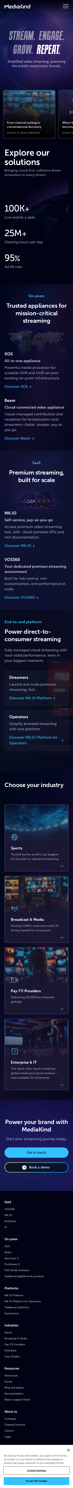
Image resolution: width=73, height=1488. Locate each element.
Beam (7, 1252)
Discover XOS (16, 386)
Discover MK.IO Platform (30, 698)
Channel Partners (14, 1424)
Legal (7, 1436)
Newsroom (11, 1375)
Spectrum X (11, 1258)
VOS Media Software (16, 1270)
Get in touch (36, 1152)
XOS (7, 1246)
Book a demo (39, 1167)
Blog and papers (14, 1387)
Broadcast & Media (15, 1338)
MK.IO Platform (14, 1295)
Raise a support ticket (17, 1399)
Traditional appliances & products (24, 1276)
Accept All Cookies (36, 1481)
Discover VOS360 (19, 597)
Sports (8, 1332)
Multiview (10, 1221)
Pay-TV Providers (14, 1344)
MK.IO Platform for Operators (22, 1301)
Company (10, 1418)
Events (8, 1381)
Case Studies (12, 1356)
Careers (9, 1430)
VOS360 (9, 1209)
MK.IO (8, 1215)
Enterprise (10, 1350)
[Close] (68, 1450)
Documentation (13, 1393)
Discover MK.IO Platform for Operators (33, 740)
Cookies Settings (36, 1470)
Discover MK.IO (17, 546)
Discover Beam (17, 438)
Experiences (11, 1313)
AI (5, 1227)
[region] (36, 1466)
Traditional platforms (16, 1307)
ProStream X (12, 1264)
